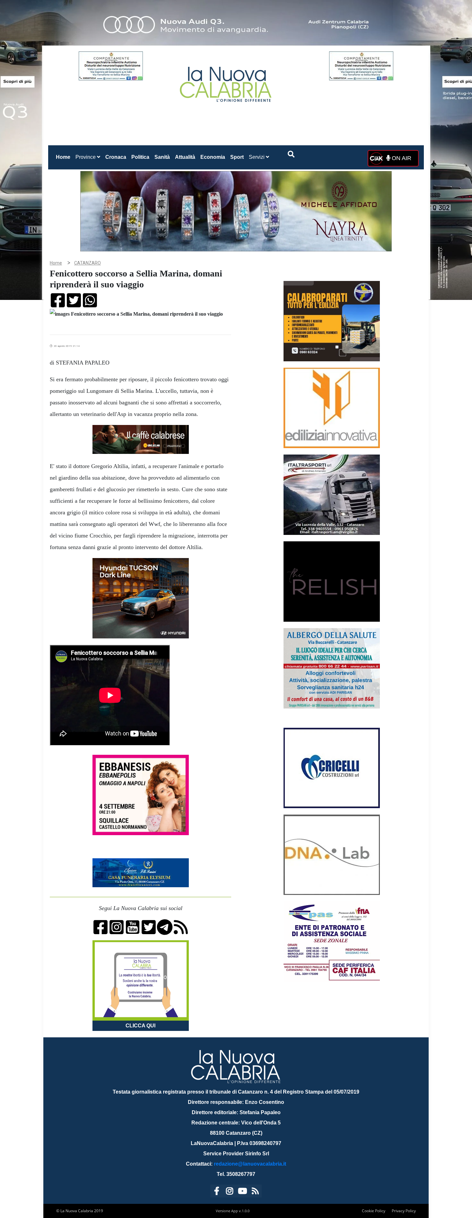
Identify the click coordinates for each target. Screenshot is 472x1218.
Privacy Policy (404, 1210)
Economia (212, 157)
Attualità (185, 157)
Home (64, 157)
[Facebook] (216, 1192)
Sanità (162, 157)
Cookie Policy (373, 1210)
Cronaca (115, 157)
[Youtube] (242, 1192)
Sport (237, 157)
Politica (140, 157)
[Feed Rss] (255, 1192)
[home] (226, 82)
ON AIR (400, 158)
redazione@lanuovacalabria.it (250, 1164)
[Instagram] (229, 1192)
